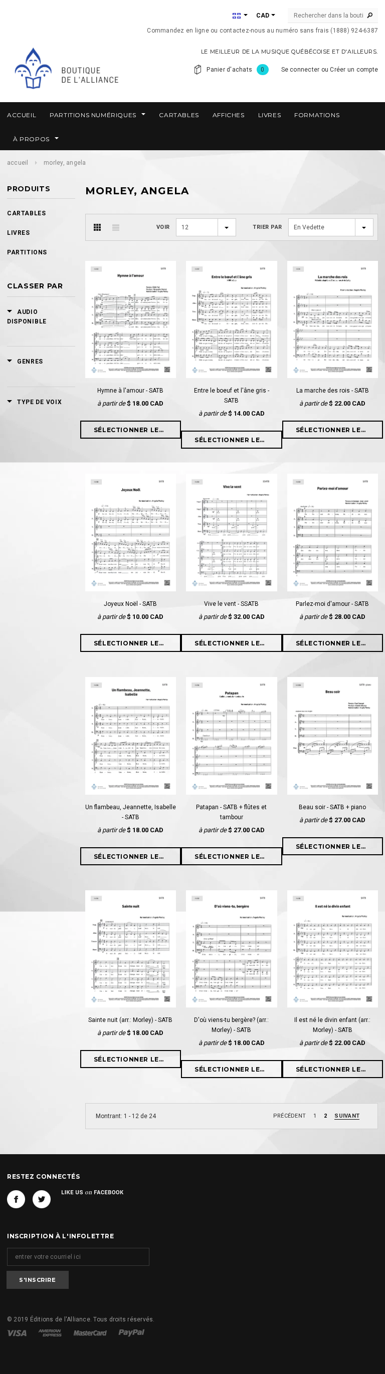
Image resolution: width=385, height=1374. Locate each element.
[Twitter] (42, 1199)
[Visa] (17, 1332)
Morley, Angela (65, 162)
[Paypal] (131, 1332)
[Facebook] (16, 1199)
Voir (163, 227)
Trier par (267, 227)
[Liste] (115, 227)
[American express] (50, 1332)
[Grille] (97, 227)
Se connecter (300, 69)
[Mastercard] (91, 1332)
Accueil (18, 162)
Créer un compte (354, 69)
